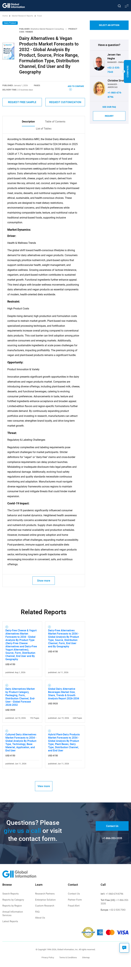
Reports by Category (13, 899)
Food (39, 16)
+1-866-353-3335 (112, 838)
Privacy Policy (48, 957)
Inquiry (109, 116)
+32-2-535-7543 (117, 909)
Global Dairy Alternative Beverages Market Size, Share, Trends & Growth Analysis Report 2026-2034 (63, 693)
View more (44, 786)
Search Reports (10, 893)
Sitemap (86, 957)
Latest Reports (10, 921)
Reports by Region (12, 905)
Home (5, 16)
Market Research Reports (22, 16)
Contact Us (112, 826)
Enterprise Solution (45, 899)
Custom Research (44, 905)
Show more (43, 580)
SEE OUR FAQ (109, 107)
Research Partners (45, 893)
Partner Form (75, 899)
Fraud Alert (74, 905)
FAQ (37, 911)
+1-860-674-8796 (114, 893)
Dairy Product (10, 23)
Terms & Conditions (68, 957)
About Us (40, 917)
